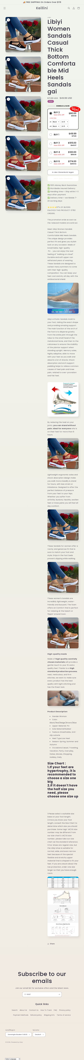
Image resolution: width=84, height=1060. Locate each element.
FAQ (55, 1010)
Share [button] (52, 944)
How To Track (46, 1010)
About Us (23, 1010)
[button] (4, 8)
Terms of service (64, 1015)
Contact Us (33, 1010)
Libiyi (21, 1042)
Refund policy (36, 1015)
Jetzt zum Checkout (63, 178)
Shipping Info (49, 1015)
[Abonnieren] (59, 994)
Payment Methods (20, 1015)
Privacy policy (65, 1010)
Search (15, 1010)
